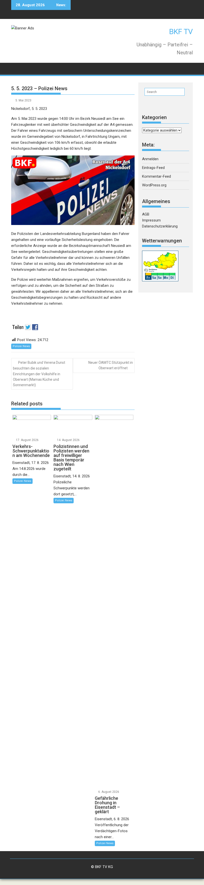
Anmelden (150, 159)
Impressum (151, 220)
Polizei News (21, 346)
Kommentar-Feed (156, 176)
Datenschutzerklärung (160, 226)
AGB (145, 214)
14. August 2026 (68, 440)
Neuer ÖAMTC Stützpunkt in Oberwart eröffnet (110, 365)
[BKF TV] (16, 68)
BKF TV (181, 31)
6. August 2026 (108, 792)
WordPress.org (154, 185)
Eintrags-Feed (153, 167)
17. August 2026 (27, 440)
